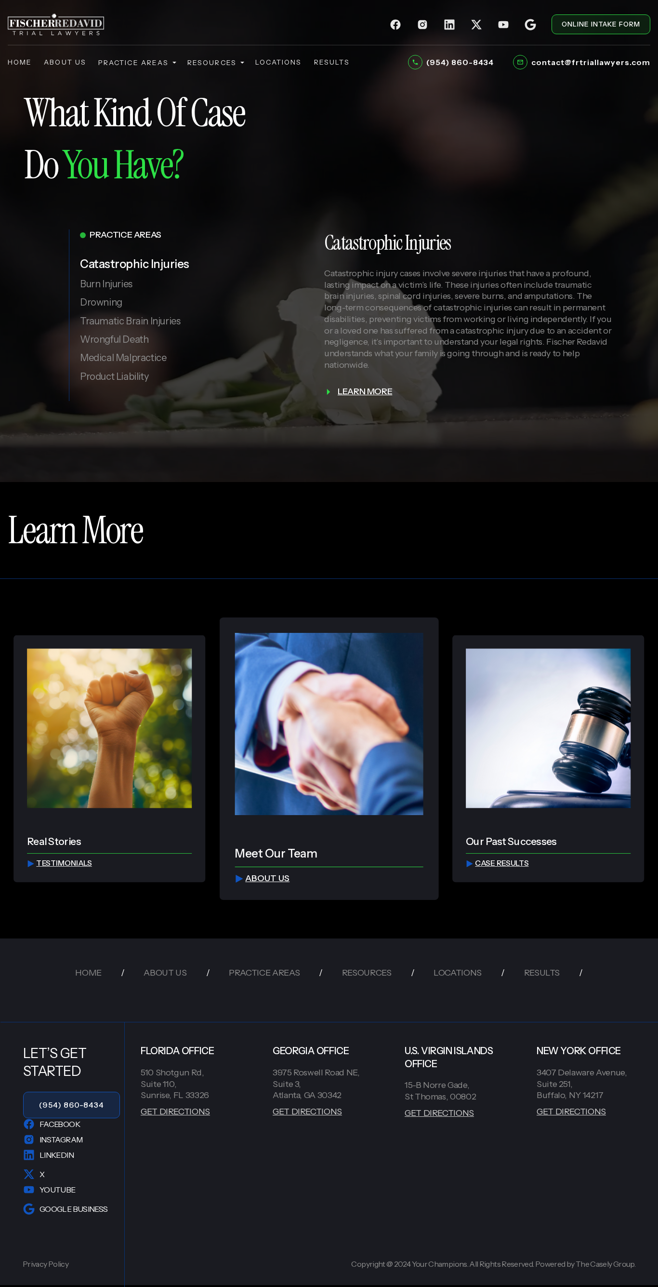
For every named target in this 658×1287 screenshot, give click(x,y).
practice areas (133, 62)
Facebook (59, 1124)
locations (278, 62)
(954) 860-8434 (71, 1105)
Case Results (501, 863)
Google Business (73, 1209)
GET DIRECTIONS (175, 1111)
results (332, 62)
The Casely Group (605, 1264)
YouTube (57, 1189)
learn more (365, 391)
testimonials (64, 863)
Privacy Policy (45, 1264)
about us (65, 62)
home (20, 62)
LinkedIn (56, 1155)
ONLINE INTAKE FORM (601, 24)
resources (212, 62)
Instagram (60, 1139)
